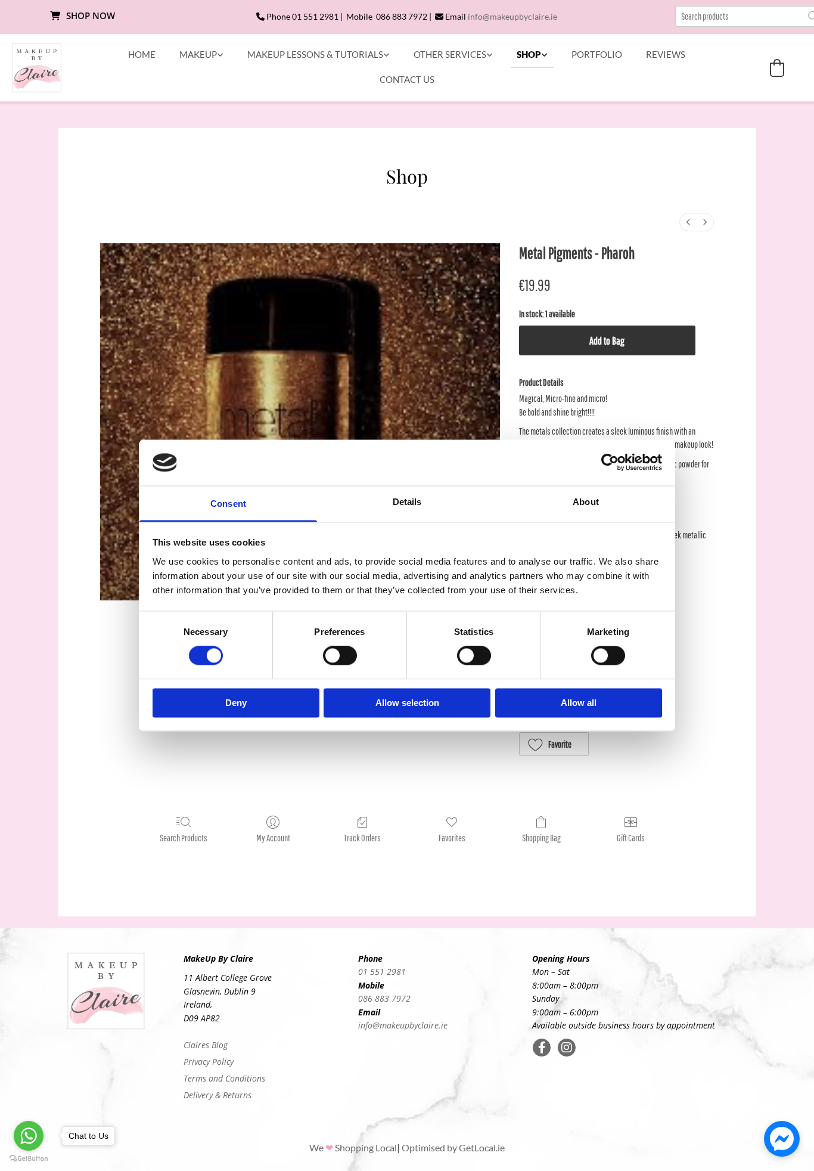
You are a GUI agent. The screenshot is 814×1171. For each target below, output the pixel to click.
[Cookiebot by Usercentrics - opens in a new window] (610, 463)
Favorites (452, 837)
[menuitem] (688, 222)
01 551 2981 (382, 971)
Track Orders (362, 837)
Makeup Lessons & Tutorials (315, 54)
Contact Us (407, 79)
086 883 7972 (384, 998)
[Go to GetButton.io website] (29, 1159)
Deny (236, 703)
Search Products (183, 837)
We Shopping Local (353, 1147)
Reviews (665, 54)
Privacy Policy (209, 1061)
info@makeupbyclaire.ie (512, 16)
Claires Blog (206, 1045)
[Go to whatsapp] (29, 1136)
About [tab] (586, 502)
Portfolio (596, 54)
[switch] (340, 655)
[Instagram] (567, 1048)
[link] (201, 55)
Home (142, 54)
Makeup (198, 54)
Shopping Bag (541, 837)
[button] (83, 16)
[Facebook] (542, 1048)
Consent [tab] (228, 503)
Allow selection (407, 703)
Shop (529, 54)
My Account (273, 837)
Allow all (578, 703)
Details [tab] (407, 502)
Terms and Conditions (224, 1078)
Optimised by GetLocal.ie (453, 1147)
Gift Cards (631, 837)
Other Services (450, 54)
